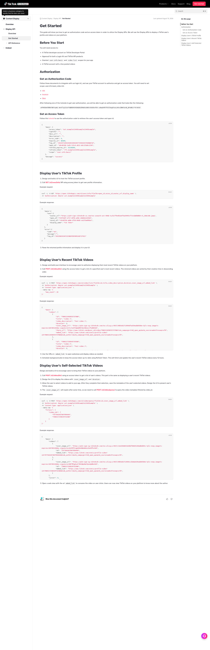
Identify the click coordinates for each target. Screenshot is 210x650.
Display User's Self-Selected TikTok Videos (191, 44)
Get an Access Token (190, 33)
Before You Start (187, 24)
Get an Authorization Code (192, 30)
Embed (8, 48)
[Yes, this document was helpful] (167, 499)
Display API (10, 29)
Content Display (47, 18)
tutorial (51, 118)
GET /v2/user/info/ (53, 182)
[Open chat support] (204, 636)
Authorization (186, 27)
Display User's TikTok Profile (191, 35)
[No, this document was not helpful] (171, 499)
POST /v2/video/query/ (106, 390)
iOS (43, 91)
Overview (10, 24)
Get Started (13, 38)
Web (44, 98)
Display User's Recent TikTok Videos (191, 39)
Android (45, 94)
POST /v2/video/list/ (54, 269)
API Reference (14, 43)
